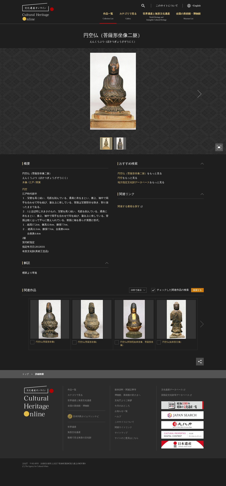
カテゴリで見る (128, 16)
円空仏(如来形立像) (171, 342)
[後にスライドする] (199, 94)
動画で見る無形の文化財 (79, 437)
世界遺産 (72, 427)
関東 (38, 182)
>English (196, 5)
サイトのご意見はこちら (126, 438)
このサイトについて (167, 5)
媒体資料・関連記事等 (125, 389)
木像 (24, 182)
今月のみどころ (122, 406)
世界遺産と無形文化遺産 (156, 16)
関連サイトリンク (123, 427)
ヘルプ (118, 416)
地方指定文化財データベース (134, 182)
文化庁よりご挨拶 (123, 400)
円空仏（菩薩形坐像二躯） (132, 173)
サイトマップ (121, 433)
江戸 (31, 182)
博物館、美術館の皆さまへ (128, 395)
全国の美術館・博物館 (188, 16)
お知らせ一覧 (121, 411)
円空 (24, 189)
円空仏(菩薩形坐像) (45, 342)
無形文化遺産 (74, 432)
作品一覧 (108, 16)
